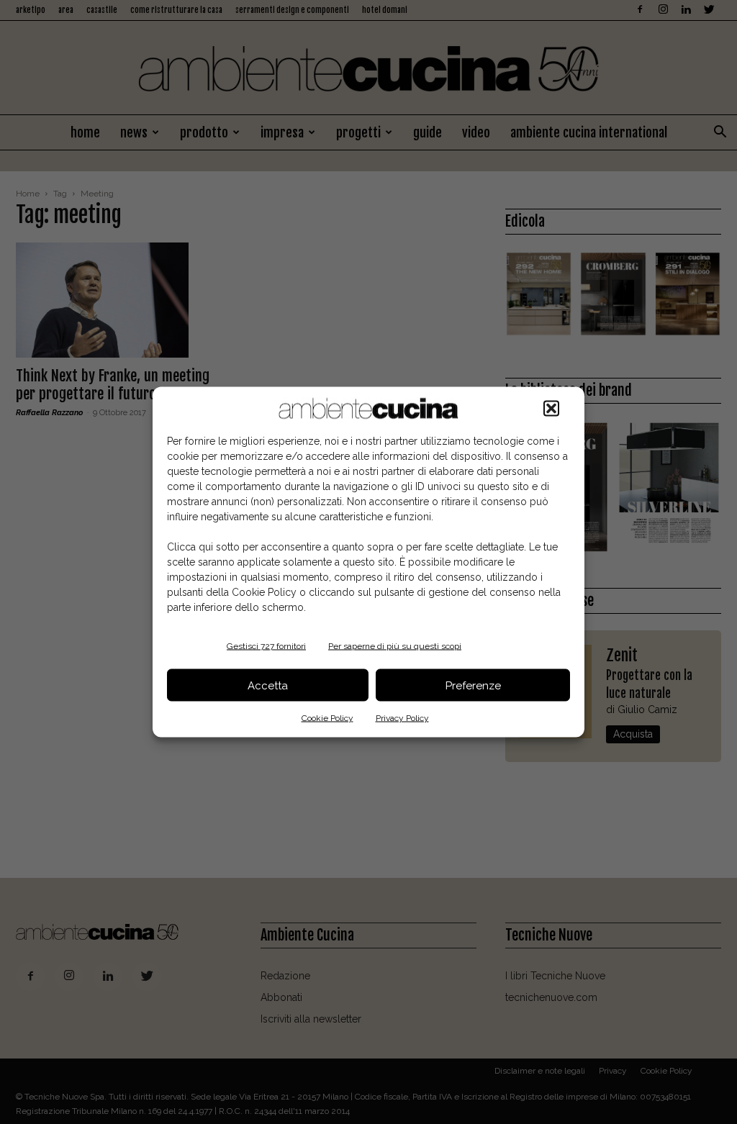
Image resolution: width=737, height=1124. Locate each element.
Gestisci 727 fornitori (266, 646)
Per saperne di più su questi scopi (394, 646)
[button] (551, 409)
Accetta (268, 685)
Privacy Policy (402, 718)
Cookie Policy (327, 718)
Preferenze (473, 685)
